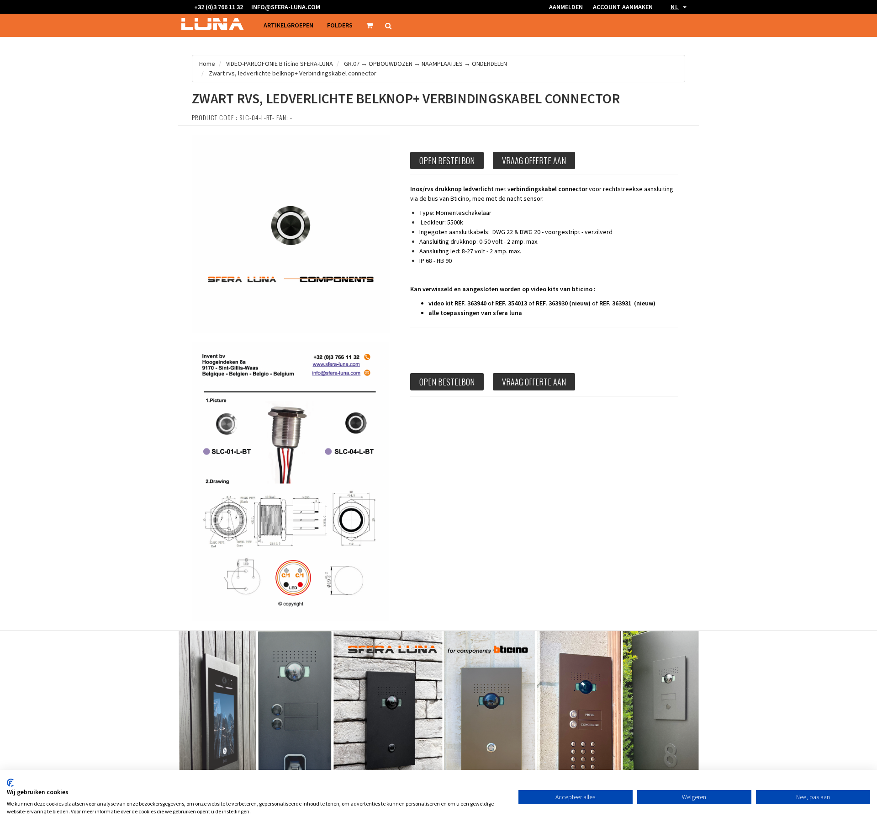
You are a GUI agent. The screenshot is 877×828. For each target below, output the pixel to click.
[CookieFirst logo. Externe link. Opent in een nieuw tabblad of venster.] (10, 783)
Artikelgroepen (288, 25)
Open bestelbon (447, 160)
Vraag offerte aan (534, 160)
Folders (340, 25)
